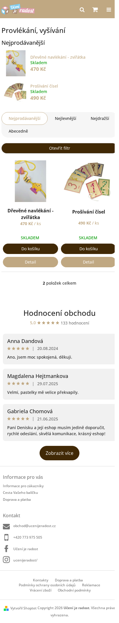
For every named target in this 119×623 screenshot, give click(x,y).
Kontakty (40, 580)
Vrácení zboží (40, 590)
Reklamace (91, 585)
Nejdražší (100, 118)
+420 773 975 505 (27, 537)
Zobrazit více (59, 453)
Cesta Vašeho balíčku (20, 492)
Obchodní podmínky (74, 590)
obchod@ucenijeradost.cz (34, 525)
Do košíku (30, 248)
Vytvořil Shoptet (23, 608)
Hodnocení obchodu (59, 313)
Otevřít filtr (59, 148)
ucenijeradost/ (25, 560)
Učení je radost (25, 548)
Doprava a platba (17, 499)
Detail (30, 262)
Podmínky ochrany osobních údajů (47, 585)
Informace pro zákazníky (23, 485)
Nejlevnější (65, 118)
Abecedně (18, 131)
